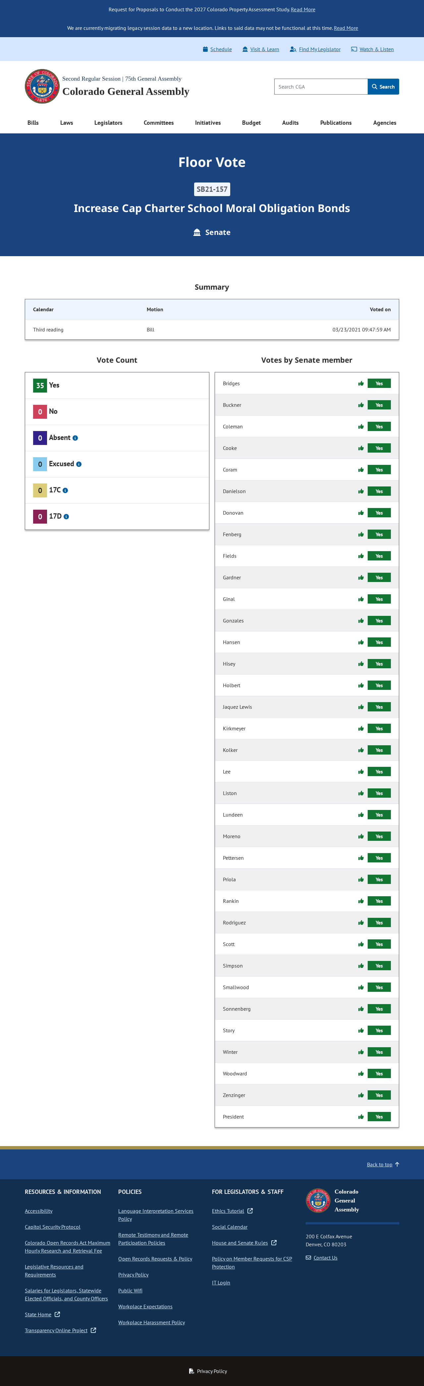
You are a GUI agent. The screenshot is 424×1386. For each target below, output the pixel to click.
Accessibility (38, 1210)
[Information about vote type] (75, 438)
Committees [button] (159, 122)
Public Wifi (130, 1290)
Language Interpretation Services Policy (155, 1214)
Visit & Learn (264, 49)
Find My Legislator (319, 49)
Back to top (380, 1164)
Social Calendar (229, 1226)
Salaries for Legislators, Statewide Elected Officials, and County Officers (66, 1294)
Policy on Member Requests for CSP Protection (252, 1262)
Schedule (221, 49)
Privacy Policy (133, 1274)
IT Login (221, 1282)
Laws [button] (66, 122)
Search (386, 86)
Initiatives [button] (208, 122)
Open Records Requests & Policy (155, 1258)
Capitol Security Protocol (52, 1226)
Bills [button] (33, 122)
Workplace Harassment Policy (151, 1322)
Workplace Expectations (145, 1306)
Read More (303, 9)
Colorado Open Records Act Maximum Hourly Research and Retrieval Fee (67, 1246)
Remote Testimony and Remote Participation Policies (153, 1238)
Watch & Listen (377, 49)
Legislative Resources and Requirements (54, 1270)
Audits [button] (290, 122)
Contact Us (326, 1257)
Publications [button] (336, 122)
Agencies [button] (385, 122)
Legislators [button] (108, 122)
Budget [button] (251, 122)
